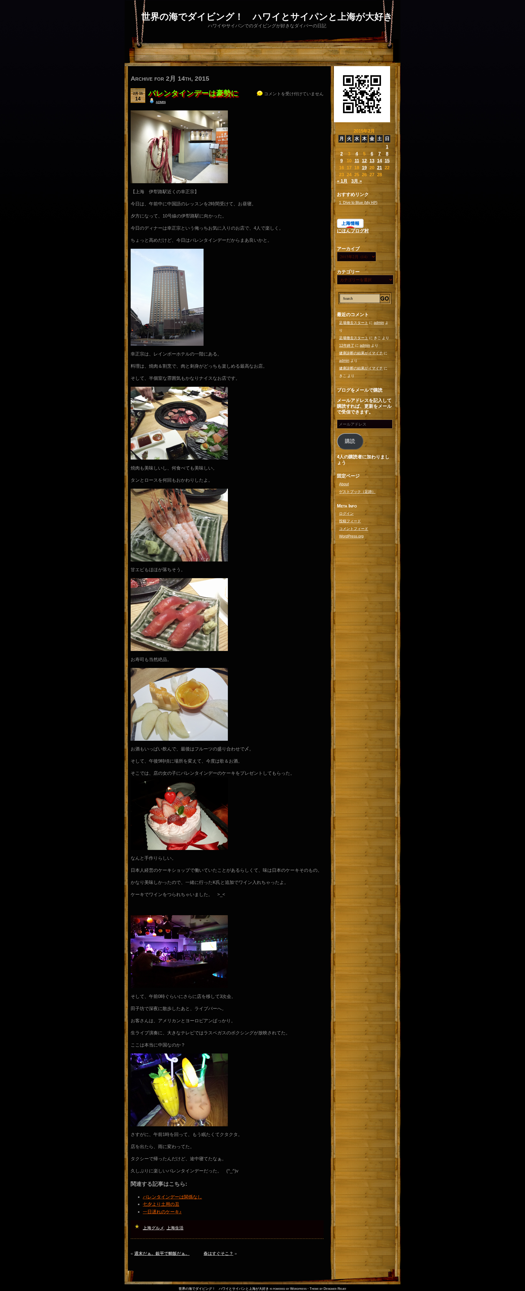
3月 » (356, 181)
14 (379, 160)
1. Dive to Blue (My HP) (358, 203)
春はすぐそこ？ (218, 1253)
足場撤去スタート (353, 323)
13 (371, 160)
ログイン (346, 513)
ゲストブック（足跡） (357, 492)
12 (364, 160)
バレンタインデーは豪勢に (193, 93)
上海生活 (175, 1227)
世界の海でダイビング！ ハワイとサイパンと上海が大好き (267, 17)
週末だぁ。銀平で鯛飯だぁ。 (162, 1253)
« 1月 (342, 181)
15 (387, 160)
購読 (350, 441)
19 (364, 167)
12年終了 (346, 345)
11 (357, 160)
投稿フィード (350, 521)
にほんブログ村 (353, 230)
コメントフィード (353, 529)
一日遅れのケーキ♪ (162, 1211)
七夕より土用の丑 (161, 1204)
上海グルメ (153, 1227)
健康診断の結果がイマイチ (361, 353)
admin (161, 101)
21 (379, 167)
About (344, 484)
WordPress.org (351, 536)
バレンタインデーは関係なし (172, 1196)
